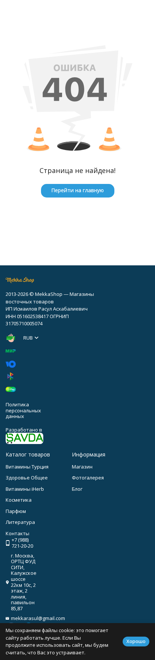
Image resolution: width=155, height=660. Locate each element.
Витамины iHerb (25, 488)
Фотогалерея (88, 477)
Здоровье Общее (27, 477)
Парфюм (16, 511)
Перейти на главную (77, 190)
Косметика (19, 499)
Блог (77, 488)
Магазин (82, 466)
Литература (20, 522)
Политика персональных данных (23, 410)
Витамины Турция (27, 466)
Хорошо (136, 641)
